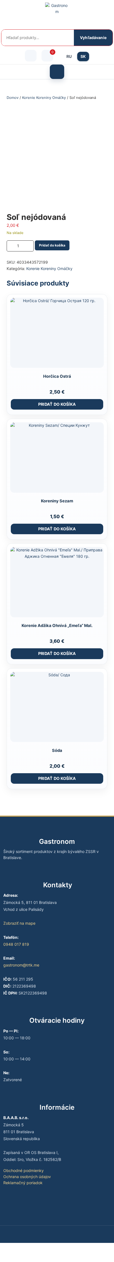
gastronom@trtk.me (21, 965)
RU (69, 56)
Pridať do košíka (52, 245)
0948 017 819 (16, 944)
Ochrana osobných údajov (27, 1176)
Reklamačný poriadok (23, 1182)
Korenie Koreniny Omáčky (44, 98)
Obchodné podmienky (23, 1170)
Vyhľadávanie (93, 37)
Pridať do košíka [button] (57, 404)
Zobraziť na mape (19, 923)
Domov (13, 98)
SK (83, 56)
